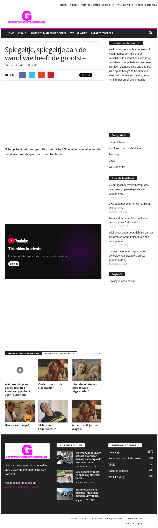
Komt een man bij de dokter (97, 5)
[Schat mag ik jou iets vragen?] (86, 411)
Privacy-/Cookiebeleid (122, 281)
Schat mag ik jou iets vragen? (85, 427)
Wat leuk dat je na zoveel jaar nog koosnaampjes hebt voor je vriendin (17, 389)
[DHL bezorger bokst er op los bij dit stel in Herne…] (65, 476)
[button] (150, 33)
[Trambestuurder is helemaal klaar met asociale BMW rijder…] (65, 494)
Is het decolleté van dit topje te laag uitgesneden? (86, 387)
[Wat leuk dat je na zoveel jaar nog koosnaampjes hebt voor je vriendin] (20, 370)
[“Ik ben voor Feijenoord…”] (53, 411)
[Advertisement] (104, 17)
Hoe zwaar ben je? (17, 425)
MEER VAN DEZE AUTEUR (59, 353)
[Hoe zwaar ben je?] (20, 411)
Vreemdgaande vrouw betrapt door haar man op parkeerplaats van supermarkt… (129, 189)
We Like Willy (125, 5)
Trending (114, 154)
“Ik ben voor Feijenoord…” (47, 427)
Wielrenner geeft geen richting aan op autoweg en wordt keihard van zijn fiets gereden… (131, 237)
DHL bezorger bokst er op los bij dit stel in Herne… (130, 206)
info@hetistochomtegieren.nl (22, 487)
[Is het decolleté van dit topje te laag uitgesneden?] (86, 370)
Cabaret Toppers (146, 5)
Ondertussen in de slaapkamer (50, 386)
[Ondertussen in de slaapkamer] (53, 370)
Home (63, 5)
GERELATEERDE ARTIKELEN (23, 353)
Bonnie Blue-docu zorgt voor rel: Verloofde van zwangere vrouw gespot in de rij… (128, 256)
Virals (74, 5)
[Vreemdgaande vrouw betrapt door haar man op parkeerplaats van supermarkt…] (65, 457)
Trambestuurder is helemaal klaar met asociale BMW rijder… (128, 220)
